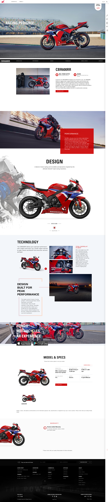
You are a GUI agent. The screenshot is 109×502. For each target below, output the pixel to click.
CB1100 (49, 476)
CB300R (49, 478)
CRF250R (65, 469)
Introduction (19, 60)
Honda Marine (82, 484)
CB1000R (50, 474)
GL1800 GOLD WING (21, 478)
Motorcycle (14, 1)
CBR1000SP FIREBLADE (22, 469)
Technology (68, 60)
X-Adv (64, 478)
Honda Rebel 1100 (37, 474)
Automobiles (81, 478)
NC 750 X (35, 469)
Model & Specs (84, 60)
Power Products (82, 482)
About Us (81, 469)
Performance (35, 60)
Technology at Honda (83, 474)
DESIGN (51, 60)
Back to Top (54, 499)
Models (21, 1)
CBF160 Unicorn (51, 469)
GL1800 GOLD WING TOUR (23, 476)
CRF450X (65, 474)
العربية (103, 2)
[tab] (29, 399)
